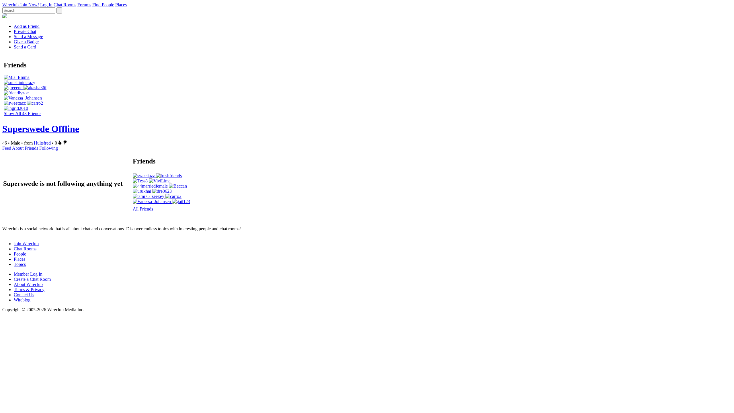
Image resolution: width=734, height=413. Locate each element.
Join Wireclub (26, 243)
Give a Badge (26, 41)
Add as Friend (27, 26)
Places (121, 4)
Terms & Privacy (29, 289)
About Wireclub (28, 284)
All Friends (143, 208)
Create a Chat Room (32, 279)
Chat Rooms (65, 4)
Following (48, 148)
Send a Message (28, 36)
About (18, 148)
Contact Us (24, 294)
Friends (31, 148)
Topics (20, 264)
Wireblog (22, 299)
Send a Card (25, 46)
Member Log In (28, 274)
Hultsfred (42, 143)
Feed (6, 148)
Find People (103, 4)
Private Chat (25, 31)
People (20, 254)
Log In (46, 4)
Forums (84, 4)
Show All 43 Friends (22, 113)
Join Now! (29, 4)
